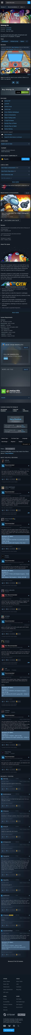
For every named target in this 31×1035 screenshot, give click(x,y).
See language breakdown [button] (4, 410)
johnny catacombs (9, 590)
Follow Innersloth (11, 354)
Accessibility (6, 1001)
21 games (7, 712)
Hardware (18, 986)
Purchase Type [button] (15, 438)
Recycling (18, 989)
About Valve (19, 981)
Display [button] (20, 441)
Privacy (5, 999)
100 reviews (7, 461)
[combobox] (16, 2)
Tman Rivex (8, 752)
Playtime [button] (13, 441)
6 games (7, 753)
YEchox (7, 555)
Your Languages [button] (9, 448)
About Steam (6, 981)
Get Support (19, 1004)
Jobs (17, 984)
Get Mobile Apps (9, 1030)
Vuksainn (7, 710)
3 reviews (13, 488)
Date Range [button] (4, 441)
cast (6, 668)
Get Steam (18, 999)
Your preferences (25, 410)
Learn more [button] (25, 159)
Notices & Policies (7, 1004)
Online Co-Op (14, 41)
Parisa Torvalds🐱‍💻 (10, 518)
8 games (7, 488)
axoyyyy (7, 641)
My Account (19, 1007)
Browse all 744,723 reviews (15, 961)
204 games (7, 670)
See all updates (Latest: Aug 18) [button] (11, 220)
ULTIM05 (7, 616)
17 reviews (14, 670)
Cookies (5, 1007)
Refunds (5, 1010)
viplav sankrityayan (10, 487)
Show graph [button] (25, 444)
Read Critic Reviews (15, 392)
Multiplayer (5, 41)
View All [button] (27, 193)
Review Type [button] (4, 438)
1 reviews (7, 520)
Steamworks (6, 986)
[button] (3, 7)
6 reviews (7, 617)
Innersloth (8, 27)
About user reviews (15, 410)
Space (22, 41)
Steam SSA (6, 984)
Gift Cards (5, 992)
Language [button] (24, 438)
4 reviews (7, 591)
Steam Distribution (8, 989)
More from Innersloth (14, 345)
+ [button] (26, 41)
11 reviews (7, 642)
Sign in (2, 77)
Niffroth (7, 460)
